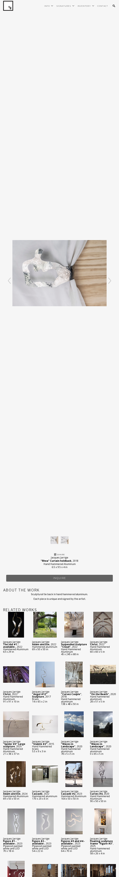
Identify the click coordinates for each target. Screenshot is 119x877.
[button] (48, 6)
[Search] (114, 6)
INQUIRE (59, 578)
